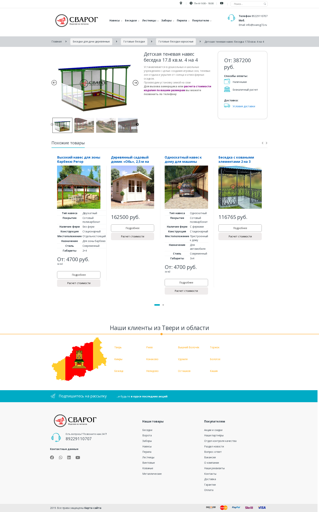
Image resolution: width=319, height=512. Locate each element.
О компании (211, 462)
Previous (52, 124)
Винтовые (148, 462)
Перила (146, 451)
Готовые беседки (134, 41)
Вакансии (210, 457)
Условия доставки (244, 106)
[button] (157, 305)
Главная (57, 41)
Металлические (152, 473)
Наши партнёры (214, 435)
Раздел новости (214, 446)
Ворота (147, 435)
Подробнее (79, 274)
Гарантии (210, 484)
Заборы (147, 441)
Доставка (210, 479)
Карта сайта (92, 508)
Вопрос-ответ (213, 451)
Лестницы (148, 457)
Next (137, 124)
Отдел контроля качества (220, 441)
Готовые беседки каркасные (176, 41)
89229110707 (259, 16)
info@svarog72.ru (256, 25)
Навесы (147, 446)
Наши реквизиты (214, 468)
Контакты (210, 473)
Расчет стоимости (78, 283)
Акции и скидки (213, 430)
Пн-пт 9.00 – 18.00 (203, 3)
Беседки (147, 430)
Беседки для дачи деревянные (91, 41)
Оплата (208, 490)
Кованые (147, 468)
